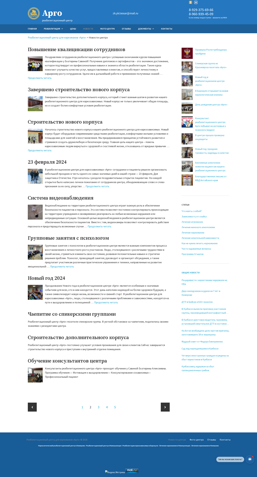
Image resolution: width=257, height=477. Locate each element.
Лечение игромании (192, 221)
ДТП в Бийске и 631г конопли (197, 301)
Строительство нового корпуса (65, 122)
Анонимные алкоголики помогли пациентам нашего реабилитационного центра (210, 166)
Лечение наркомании (193, 232)
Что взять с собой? (192, 211)
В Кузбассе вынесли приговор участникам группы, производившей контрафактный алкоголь (204, 311)
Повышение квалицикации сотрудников (76, 50)
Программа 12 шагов (192, 254)
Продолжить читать (39, 78)
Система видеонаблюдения (60, 198)
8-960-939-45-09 (201, 14)
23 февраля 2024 (47, 162)
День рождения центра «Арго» (211, 104)
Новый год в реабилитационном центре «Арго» (210, 81)
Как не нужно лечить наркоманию (200, 243)
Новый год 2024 (46, 278)
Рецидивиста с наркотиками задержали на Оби (204, 282)
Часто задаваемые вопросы (196, 248)
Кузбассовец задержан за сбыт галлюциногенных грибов (198, 368)
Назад (32, 407)
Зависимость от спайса (194, 216)
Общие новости (191, 272)
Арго (52, 13)
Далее (165, 407)
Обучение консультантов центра (67, 361)
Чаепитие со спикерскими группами (72, 314)
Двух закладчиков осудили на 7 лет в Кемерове (201, 292)
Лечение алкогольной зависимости (200, 237)
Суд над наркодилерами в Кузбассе (200, 348)
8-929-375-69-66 (201, 10)
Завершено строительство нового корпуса (79, 90)
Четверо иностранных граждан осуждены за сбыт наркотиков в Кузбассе (205, 357)
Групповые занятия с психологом (68, 238)
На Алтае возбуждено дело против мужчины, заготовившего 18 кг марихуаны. (205, 332)
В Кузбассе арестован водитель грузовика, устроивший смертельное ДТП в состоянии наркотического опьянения (205, 322)
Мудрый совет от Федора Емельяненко (202, 341)
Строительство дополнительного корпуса (78, 337)
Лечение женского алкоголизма (198, 227)
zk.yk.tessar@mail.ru (125, 13)
